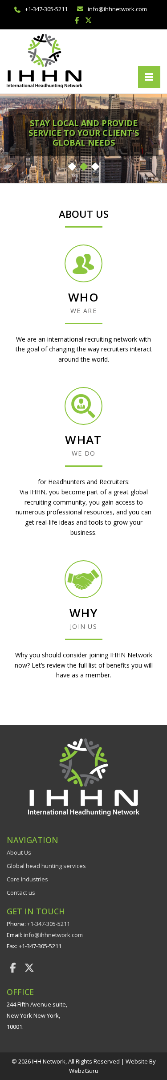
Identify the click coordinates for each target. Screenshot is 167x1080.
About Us (19, 852)
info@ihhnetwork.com (117, 9)
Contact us (21, 892)
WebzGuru (83, 1071)
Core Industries (27, 879)
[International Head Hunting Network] (44, 60)
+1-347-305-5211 (46, 9)
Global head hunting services (46, 866)
